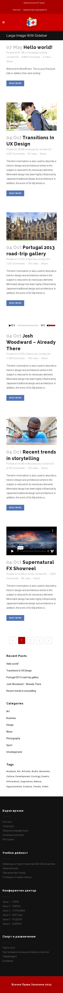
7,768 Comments (15, 358)
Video (45, 786)
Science (27, 786)
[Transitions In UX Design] (31, 116)
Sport (31, 259)
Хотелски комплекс (13, 835)
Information (12, 781)
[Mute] (48, 325)
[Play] (10, 325)
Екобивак (8, 961)
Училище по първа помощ (17, 877)
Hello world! (38, 47)
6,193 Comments (15, 468)
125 (33, 468)
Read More (15, 83)
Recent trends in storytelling (21, 691)
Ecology (35, 776)
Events (45, 776)
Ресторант (8, 839)
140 (33, 358)
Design (31, 149)
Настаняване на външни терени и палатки (26, 952)
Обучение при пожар (14, 872)
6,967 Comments (15, 153)
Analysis (11, 771)
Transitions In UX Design (19, 670)
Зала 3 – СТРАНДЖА (14, 910)
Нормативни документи (35, 9)
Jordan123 (12, 57)
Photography (13, 738)
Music (31, 354)
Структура (8, 826)
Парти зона (9, 947)
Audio (35, 771)
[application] (31, 325)
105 (33, 263)
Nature (37, 781)
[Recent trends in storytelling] (31, 431)
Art (29, 574)
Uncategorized (36, 52)
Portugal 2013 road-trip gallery (22, 677)
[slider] (53, 325)
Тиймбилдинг (10, 956)
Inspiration (27, 781)
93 (32, 154)
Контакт (7, 821)
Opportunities (14, 786)
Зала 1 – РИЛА (11, 901)
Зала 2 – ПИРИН (11, 906)
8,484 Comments (31, 57)
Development (22, 776)
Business (33, 463)
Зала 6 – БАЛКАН (12, 923)
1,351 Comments (15, 263)
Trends (37, 786)
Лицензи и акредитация (15, 830)
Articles (26, 771)
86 (26, 578)
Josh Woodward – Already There (31, 342)
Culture (10, 776)
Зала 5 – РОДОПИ (12, 919)
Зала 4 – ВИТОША (13, 915)
